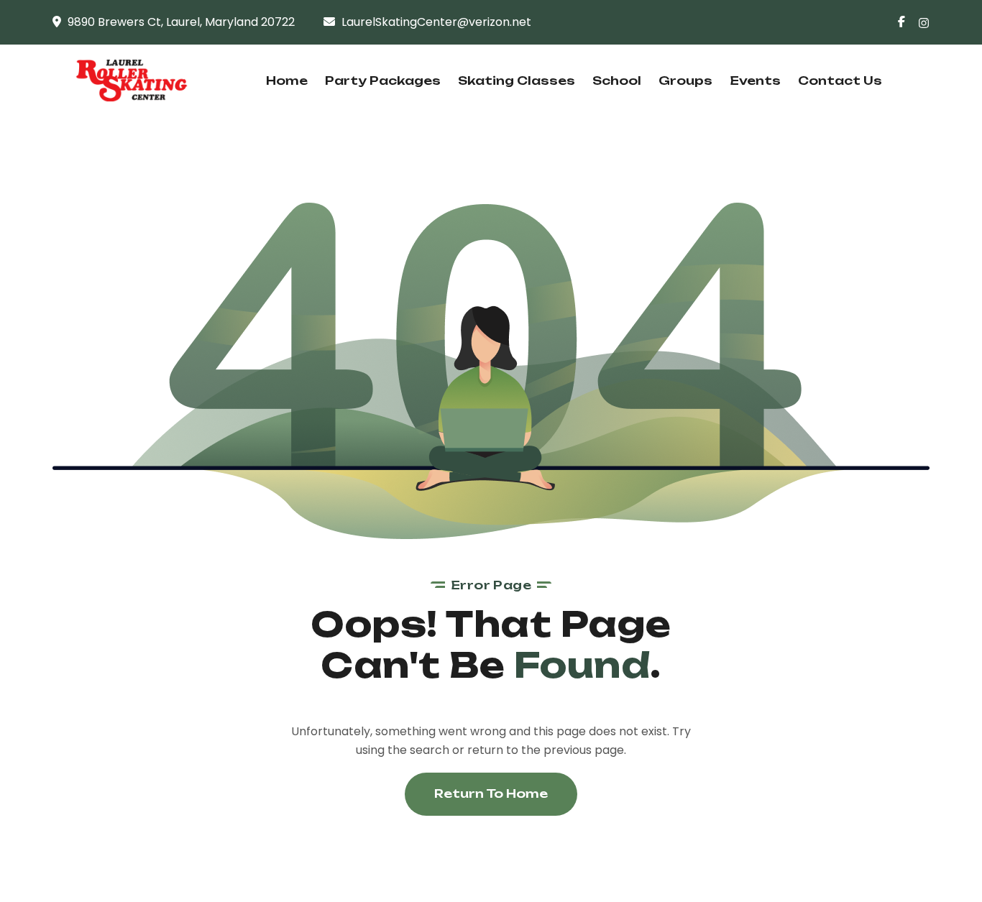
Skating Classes (516, 80)
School (616, 80)
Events (755, 80)
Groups (685, 80)
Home (287, 80)
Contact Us (840, 80)
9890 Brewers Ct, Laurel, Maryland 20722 (181, 22)
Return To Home (491, 793)
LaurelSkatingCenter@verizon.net (436, 22)
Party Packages (383, 80)
